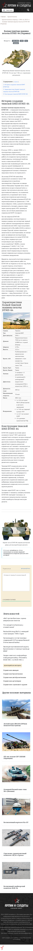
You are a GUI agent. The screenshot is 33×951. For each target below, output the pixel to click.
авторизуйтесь (25, 568)
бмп (26, 41)
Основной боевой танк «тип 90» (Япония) (15, 790)
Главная (3, 17)
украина (16, 43)
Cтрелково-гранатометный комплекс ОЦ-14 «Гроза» (15, 854)
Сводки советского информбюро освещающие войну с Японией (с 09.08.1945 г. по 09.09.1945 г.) (15, 657)
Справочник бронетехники (13, 674)
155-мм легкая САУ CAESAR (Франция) (14, 757)
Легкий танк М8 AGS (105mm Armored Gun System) (15, 724)
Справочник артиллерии (12, 681)
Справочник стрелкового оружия (15, 685)
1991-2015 (15, 41)
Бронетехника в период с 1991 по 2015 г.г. (16, 20)
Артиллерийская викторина (12, 665)
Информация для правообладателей (11, 927)
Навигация (9, 10)
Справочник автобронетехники (14, 677)
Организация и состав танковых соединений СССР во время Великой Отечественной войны (16, 640)
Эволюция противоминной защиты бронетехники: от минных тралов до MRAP (16, 649)
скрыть (16, 82)
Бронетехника (12, 17)
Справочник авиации (11, 670)
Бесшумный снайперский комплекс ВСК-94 (14, 887)
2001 (21, 41)
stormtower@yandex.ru (25, 933)
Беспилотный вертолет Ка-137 (16, 822)
